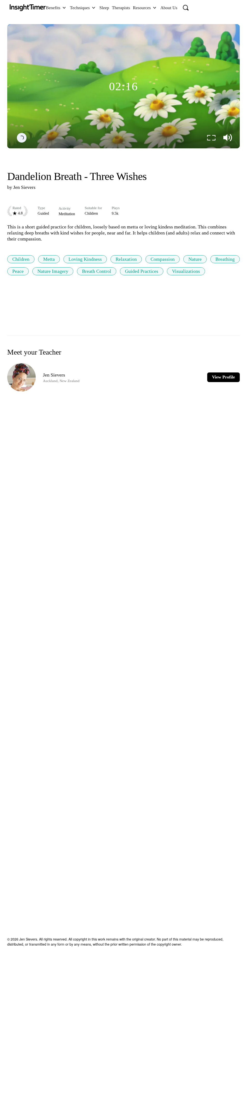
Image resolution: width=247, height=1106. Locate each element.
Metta (49, 259)
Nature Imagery (52, 271)
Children (20, 259)
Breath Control (96, 271)
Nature (195, 259)
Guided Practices (141, 271)
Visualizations (186, 271)
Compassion (163, 259)
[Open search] (186, 8)
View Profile (223, 377)
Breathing (225, 259)
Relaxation (126, 259)
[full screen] (211, 138)
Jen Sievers (24, 187)
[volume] (227, 138)
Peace (18, 271)
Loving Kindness (85, 259)
